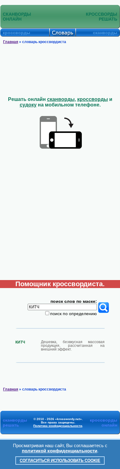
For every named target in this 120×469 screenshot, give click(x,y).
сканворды (61, 99)
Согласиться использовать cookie (60, 460)
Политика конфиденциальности (57, 425)
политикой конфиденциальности (59, 450)
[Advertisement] (60, 70)
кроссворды (92, 99)
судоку (28, 104)
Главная (10, 42)
